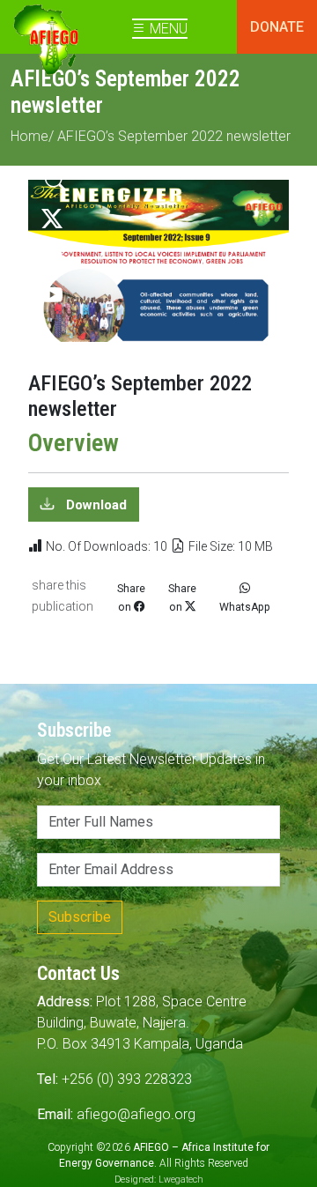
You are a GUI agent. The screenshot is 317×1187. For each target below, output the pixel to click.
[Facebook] (52, 257)
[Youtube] (52, 296)
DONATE (277, 27)
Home (29, 136)
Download (95, 504)
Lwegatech (180, 1179)
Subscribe (79, 917)
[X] (52, 219)
